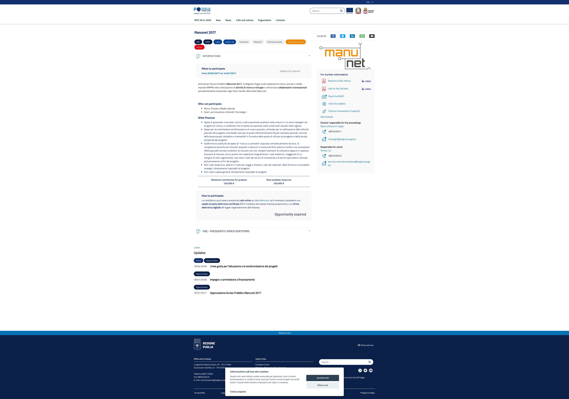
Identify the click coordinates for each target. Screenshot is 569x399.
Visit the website (337, 103)
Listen (368, 81)
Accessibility (199, 392)
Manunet (264, 200)
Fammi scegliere (238, 391)
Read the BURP (336, 96)
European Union (262, 364)
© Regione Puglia (367, 392)
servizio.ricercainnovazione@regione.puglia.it (349, 163)
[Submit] (341, 10)
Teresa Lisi (326, 150)
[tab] (254, 56)
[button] (369, 2)
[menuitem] (203, 20)
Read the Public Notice (339, 81)
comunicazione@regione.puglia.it (214, 380)
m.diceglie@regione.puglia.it (342, 139)
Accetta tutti (323, 378)
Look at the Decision (338, 88)
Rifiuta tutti (323, 385)
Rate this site (284, 332)
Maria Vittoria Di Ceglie (332, 126)
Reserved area (366, 345)
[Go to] (203, 10)
